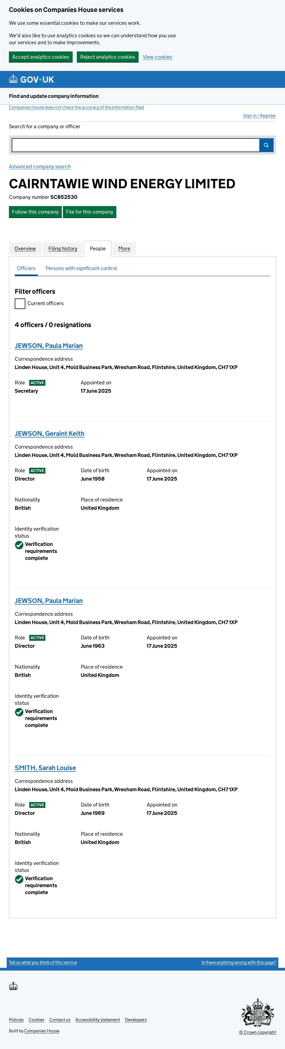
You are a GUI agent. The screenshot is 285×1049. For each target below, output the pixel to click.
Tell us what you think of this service (43, 962)
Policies (16, 1019)
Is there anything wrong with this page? (239, 962)
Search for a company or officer (44, 126)
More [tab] (124, 248)
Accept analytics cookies (40, 57)
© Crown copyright (257, 1032)
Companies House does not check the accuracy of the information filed (76, 107)
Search (267, 145)
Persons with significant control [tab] (81, 268)
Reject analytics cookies (107, 57)
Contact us (59, 1019)
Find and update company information (54, 96)
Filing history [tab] (62, 248)
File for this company (89, 212)
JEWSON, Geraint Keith (49, 433)
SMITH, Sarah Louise (45, 768)
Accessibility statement (97, 1019)
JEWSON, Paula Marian (49, 346)
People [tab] (98, 248)
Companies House (41, 1030)
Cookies (36, 1019)
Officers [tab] (26, 268)
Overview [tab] (25, 248)
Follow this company (35, 212)
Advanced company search (40, 166)
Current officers (45, 303)
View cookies (157, 57)
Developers (136, 1019)
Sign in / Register (259, 115)
